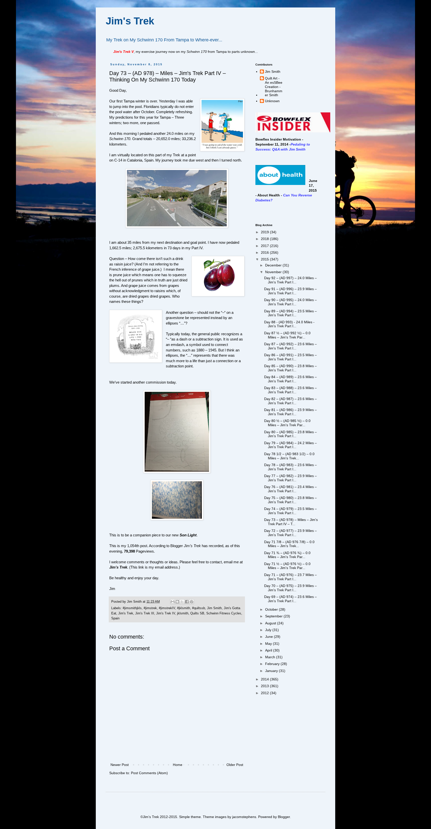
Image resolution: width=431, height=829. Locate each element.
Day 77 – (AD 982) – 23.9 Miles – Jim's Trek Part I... (290, 478)
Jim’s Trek (118, 567)
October (272, 609)
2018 (265, 239)
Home (177, 765)
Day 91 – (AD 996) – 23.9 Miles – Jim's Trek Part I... (290, 291)
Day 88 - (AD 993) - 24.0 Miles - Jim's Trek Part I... (289, 324)
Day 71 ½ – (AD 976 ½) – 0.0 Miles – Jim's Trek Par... (287, 566)
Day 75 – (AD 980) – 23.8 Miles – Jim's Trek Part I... (290, 500)
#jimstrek (150, 608)
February (273, 664)
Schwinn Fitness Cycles (223, 613)
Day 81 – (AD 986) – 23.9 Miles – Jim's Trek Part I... (290, 412)
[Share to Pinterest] (191, 601)
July (268, 630)
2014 (265, 679)
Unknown (272, 101)
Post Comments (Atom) (149, 773)
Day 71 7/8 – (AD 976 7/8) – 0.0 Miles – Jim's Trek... (289, 544)
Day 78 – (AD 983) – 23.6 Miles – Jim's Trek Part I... (290, 467)
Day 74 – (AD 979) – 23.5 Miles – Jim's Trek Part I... (290, 511)
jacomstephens (244, 817)
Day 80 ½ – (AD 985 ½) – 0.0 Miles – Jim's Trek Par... (287, 423)
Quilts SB (197, 613)
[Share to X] (182, 601)
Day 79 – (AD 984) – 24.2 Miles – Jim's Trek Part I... (290, 445)
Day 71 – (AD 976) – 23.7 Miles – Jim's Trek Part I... (290, 577)
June (269, 637)
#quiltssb (198, 608)
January (272, 671)
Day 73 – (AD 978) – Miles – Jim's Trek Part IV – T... (291, 522)
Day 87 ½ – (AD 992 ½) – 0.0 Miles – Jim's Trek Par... (287, 335)
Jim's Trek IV (165, 613)
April (269, 650)
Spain (115, 618)
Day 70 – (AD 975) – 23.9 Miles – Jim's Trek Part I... (290, 588)
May (269, 644)
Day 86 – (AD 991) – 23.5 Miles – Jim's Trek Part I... (290, 357)
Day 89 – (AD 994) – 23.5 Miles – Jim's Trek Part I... (290, 313)
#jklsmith (183, 608)
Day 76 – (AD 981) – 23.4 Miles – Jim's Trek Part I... (290, 489)
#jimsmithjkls (132, 608)
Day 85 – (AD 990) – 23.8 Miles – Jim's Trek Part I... (290, 368)
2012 (265, 693)
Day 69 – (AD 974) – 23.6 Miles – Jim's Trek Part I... (290, 599)
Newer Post (119, 765)
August (271, 623)
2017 (265, 246)
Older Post (234, 765)
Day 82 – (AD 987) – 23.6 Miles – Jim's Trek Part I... (290, 401)
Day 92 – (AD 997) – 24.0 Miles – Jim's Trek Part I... (290, 280)
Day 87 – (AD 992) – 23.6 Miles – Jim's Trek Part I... (290, 346)
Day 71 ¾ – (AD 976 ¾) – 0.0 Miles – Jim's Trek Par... (287, 555)
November (274, 272)
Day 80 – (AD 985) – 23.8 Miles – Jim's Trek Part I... (290, 434)
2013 (265, 686)
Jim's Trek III (144, 613)
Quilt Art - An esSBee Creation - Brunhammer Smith (273, 86)
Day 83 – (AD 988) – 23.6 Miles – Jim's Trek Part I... (290, 390)
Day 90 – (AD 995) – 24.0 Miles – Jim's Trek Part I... (290, 302)
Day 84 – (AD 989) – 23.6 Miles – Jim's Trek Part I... (290, 379)
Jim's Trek (130, 20)
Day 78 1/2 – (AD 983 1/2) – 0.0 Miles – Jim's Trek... (289, 456)
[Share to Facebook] (186, 601)
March (270, 657)
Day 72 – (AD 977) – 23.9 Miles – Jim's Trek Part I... (290, 533)
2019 (265, 232)
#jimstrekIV (167, 608)
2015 (265, 259)
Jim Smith (214, 608)
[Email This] (172, 601)
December (274, 265)
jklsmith (182, 613)
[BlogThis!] (177, 601)
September (274, 616)
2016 (265, 252)
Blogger (284, 817)
